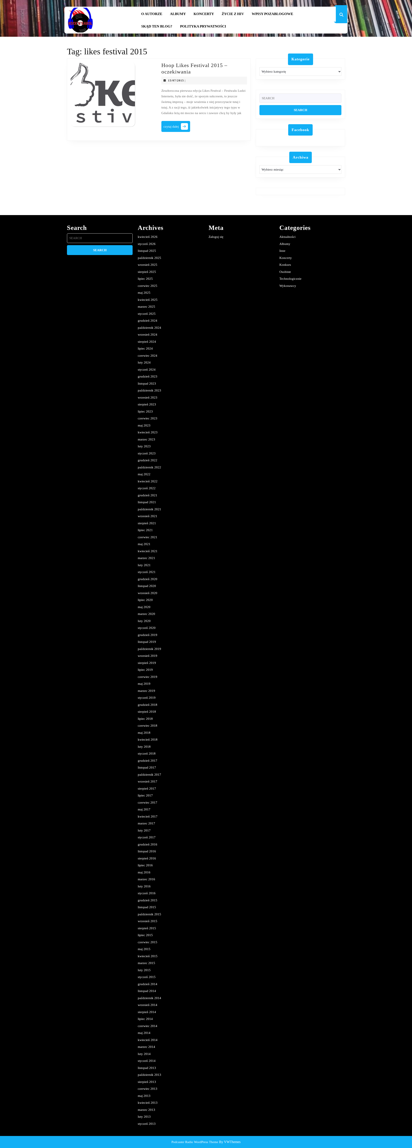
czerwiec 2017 (147, 802)
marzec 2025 (146, 306)
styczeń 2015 (147, 977)
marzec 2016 (146, 879)
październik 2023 (149, 390)
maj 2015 (144, 949)
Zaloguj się (216, 236)
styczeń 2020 (147, 628)
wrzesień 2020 (147, 593)
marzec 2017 (146, 823)
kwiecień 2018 (148, 739)
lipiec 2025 (145, 278)
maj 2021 (144, 544)
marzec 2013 (146, 1109)
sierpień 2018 (147, 711)
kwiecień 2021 (148, 551)
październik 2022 (149, 467)
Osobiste (285, 272)
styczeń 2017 (147, 837)
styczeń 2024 (147, 369)
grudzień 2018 (147, 704)
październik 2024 (149, 327)
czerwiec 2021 (147, 537)
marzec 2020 (146, 614)
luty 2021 (144, 565)
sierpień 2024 (147, 341)
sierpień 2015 (147, 928)
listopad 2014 (147, 991)
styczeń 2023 (147, 453)
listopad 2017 (147, 767)
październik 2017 (149, 774)
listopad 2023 (147, 383)
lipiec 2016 (145, 865)
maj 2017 (144, 809)
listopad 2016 (147, 851)
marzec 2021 (146, 558)
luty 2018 (144, 746)
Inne (282, 250)
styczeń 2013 (147, 1123)
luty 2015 (144, 970)
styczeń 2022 (147, 488)
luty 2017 (144, 830)
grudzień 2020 (147, 579)
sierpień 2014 (147, 1012)
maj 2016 (144, 872)
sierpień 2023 (147, 404)
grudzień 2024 (147, 320)
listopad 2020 (147, 586)
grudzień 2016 (147, 844)
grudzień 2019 (147, 635)
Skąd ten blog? (156, 26)
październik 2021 (149, 509)
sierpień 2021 (147, 523)
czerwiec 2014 (147, 1026)
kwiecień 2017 (148, 816)
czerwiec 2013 (147, 1088)
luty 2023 (144, 446)
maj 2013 (144, 1096)
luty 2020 (144, 621)
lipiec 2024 (145, 348)
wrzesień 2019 (147, 655)
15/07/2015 (176, 80)
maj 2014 (144, 1033)
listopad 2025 (147, 250)
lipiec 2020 (145, 600)
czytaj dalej (177, 128)
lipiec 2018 (145, 718)
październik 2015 (149, 914)
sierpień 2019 (147, 663)
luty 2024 (144, 362)
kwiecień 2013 (148, 1102)
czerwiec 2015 (147, 942)
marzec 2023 (146, 439)
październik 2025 (149, 258)
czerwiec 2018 (147, 725)
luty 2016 (144, 886)
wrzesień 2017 (147, 781)
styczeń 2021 (147, 572)
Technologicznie (290, 278)
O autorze (151, 14)
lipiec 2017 (145, 795)
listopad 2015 (147, 907)
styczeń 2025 (147, 313)
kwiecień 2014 (148, 1040)
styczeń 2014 (147, 1060)
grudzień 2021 (147, 495)
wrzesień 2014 (147, 1005)
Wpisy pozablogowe (272, 14)
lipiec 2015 (145, 935)
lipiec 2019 (145, 669)
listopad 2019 (147, 642)
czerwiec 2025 (147, 285)
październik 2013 (149, 1074)
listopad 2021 (147, 502)
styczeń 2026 (147, 244)
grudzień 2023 (147, 376)
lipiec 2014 (145, 1019)
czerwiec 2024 (147, 355)
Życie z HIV (233, 14)
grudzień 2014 (147, 984)
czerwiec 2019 (147, 677)
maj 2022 (144, 474)
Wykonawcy (287, 285)
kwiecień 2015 (148, 956)
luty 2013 (144, 1116)
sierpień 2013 (147, 1082)
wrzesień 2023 (147, 397)
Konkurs (285, 264)
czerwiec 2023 (147, 418)
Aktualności (287, 236)
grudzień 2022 (147, 460)
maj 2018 (144, 732)
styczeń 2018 (147, 753)
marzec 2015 (146, 963)
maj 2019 (144, 683)
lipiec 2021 (145, 530)
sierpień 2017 (147, 788)
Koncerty (204, 14)
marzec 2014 (146, 1047)
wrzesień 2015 (147, 921)
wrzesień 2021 (147, 516)
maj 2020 (144, 607)
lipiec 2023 (145, 411)
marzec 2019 (146, 690)
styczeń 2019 (147, 697)
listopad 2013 (147, 1068)
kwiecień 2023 (148, 432)
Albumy (178, 14)
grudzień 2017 (147, 760)
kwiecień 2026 (148, 236)
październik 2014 (149, 998)
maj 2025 (144, 292)
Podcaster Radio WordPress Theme (194, 1142)
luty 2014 (144, 1054)
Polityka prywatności (203, 26)
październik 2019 (149, 649)
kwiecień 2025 (148, 299)
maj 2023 (144, 425)
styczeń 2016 (147, 893)
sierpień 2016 (147, 858)
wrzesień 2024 (147, 334)
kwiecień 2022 (148, 481)
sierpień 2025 (147, 272)
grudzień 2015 (147, 900)
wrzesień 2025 (147, 264)
